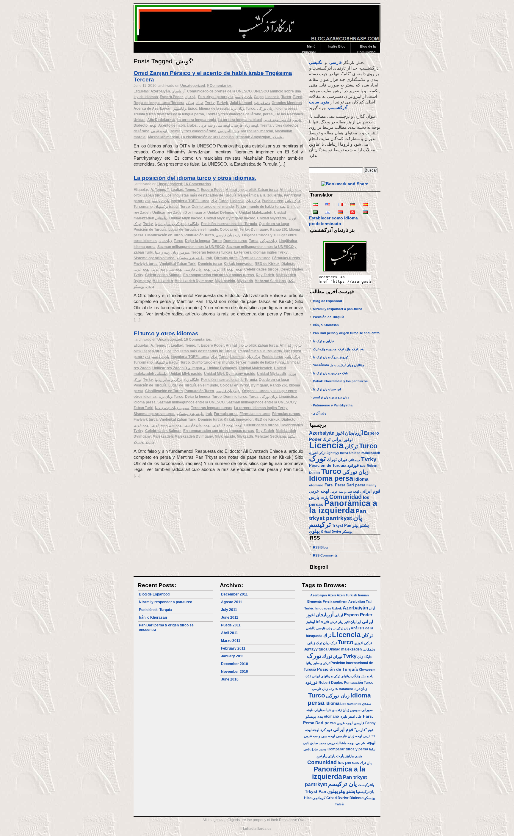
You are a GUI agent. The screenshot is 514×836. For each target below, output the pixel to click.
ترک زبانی (292, 201)
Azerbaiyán (160, 91)
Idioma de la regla (214, 108)
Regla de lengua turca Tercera (159, 103)
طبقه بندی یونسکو (190, 258)
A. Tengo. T (160, 190)
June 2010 (230, 679)
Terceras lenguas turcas (211, 252)
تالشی (310, 628)
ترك (214, 201)
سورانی (367, 710)
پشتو (364, 525)
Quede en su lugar (274, 224)
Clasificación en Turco (164, 235)
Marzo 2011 (230, 641)
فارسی (335, 62)
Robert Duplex (331, 683)
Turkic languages (317, 608)
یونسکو (278, 137)
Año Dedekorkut (161, 120)
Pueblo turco (272, 201)
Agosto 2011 (231, 602)
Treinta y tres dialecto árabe (192, 131)
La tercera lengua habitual (240, 120)
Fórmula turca (226, 258)
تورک (190, 103)
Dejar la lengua (197, 241)
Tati (369, 601)
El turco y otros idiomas (166, 333)
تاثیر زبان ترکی (340, 622)
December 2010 (234, 664)
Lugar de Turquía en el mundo (193, 229)
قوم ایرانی (370, 491)
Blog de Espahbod (327, 301)
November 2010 (234, 672)
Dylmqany (259, 229)
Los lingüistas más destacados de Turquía (200, 195)
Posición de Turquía (150, 229)
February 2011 (233, 648)
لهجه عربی (159, 131)
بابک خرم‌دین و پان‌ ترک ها (330, 373)
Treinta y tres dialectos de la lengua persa (169, 114)
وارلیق (349, 756)
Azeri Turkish (347, 595)
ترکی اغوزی (317, 453)
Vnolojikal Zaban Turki (177, 264)
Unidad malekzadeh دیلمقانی (351, 649)
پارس (314, 497)
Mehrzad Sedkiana (270, 281)
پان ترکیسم (243, 97)
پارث (324, 497)
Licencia (272, 97)
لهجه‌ (238, 269)
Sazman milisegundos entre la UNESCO (191, 247)
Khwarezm (367, 669)
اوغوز (348, 439)
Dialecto (141, 125)
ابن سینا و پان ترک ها (327, 389)
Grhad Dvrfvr (331, 531)
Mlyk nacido (225, 281)
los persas (348, 762)
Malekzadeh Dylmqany (194, 281)
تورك (199, 103)
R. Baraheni (344, 689)
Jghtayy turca (337, 453)
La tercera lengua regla (196, 120)
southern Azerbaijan (349, 601)
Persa (340, 485)
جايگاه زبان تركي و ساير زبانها (177, 224)
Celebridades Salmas (163, 275)
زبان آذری (319, 413)
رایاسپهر (179, 108)
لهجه (152, 125)
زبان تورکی (265, 108)
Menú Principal (309, 49)
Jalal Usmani (241, 103)
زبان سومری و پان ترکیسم (331, 397)
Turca (253, 241)
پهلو (355, 525)
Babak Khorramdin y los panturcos (340, 381)
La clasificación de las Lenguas (207, 137)
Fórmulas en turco (254, 258)
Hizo (307, 798)
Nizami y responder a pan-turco (337, 309)
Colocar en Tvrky (234, 229)
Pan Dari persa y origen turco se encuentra (346, 333)
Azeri (332, 595)
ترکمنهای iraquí (166, 207)
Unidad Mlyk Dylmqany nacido (229, 218)
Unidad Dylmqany (222, 212)
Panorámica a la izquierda (260, 195)
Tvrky (210, 103)
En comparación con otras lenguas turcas (218, 275)
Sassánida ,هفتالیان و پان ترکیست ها (338, 365)
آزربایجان (178, 91)
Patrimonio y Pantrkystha (332, 405)
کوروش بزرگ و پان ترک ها (331, 357)
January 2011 (232, 656)
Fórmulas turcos (286, 258)
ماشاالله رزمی (228, 131)
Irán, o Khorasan (326, 325)
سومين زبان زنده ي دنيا (172, 252)
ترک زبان (253, 201)
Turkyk (222, 103)
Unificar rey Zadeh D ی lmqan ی (179, 212)
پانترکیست (366, 785)
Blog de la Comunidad (366, 49)
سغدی (366, 704)
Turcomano (143, 207)
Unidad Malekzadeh (255, 212)
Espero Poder (171, 97)
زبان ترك (237, 108)
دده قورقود (262, 103)
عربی (297, 120)
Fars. (329, 485)
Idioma (361, 479)
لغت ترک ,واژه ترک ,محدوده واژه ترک (338, 349)
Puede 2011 (231, 625)
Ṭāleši (339, 804)
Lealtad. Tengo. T (185, 190)
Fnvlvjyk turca (146, 264)
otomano (316, 485)
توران (342, 460)
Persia (327, 601)
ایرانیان (355, 622)
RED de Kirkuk (267, 264)
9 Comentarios (219, 86)
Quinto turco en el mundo (213, 207)
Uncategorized (192, 86)
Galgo (259, 97)
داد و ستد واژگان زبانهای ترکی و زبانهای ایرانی (342, 676)
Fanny (371, 485)
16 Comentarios (197, 184)
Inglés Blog (337, 46)
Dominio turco (235, 241)
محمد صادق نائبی (314, 743)
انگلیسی (316, 62)
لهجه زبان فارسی (245, 125)
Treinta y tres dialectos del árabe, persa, (240, 114)
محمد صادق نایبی (315, 749)
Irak (209, 258)
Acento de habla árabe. (177, 125)
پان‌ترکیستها (365, 792)
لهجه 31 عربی (223, 269)
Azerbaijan (318, 595)
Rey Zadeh (265, 275)
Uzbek (337, 608)
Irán (319, 622)
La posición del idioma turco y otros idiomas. (195, 178)
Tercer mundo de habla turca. (260, 207)
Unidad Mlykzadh (271, 218)
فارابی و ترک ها (323, 341)
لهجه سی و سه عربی (214, 125)
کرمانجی (318, 798)
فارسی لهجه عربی (277, 120)
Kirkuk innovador (238, 264)
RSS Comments (325, 555)
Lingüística (288, 241)
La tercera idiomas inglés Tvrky (261, 252)
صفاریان (319, 710)
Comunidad (345, 497)
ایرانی (337, 439)
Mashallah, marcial (257, 131)
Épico (192, 108)
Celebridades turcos (261, 269)
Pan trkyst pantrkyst (215, 97)
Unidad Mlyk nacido (185, 218)
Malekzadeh (163, 281)
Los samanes (350, 703)
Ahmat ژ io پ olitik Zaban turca (252, 190)
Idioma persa (286, 108)
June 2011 (229, 617)
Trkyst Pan (341, 525)
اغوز (340, 433)
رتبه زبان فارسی (228, 235)
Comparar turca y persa (347, 749)
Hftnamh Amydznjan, (253, 137)
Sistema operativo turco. (154, 258)
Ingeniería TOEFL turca (190, 201)
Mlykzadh (245, 281)
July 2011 (229, 610)
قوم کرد (326, 730)
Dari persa (356, 485)
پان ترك (190, 97)
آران (372, 608)
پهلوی (314, 531)
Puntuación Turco (199, 235)
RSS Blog (320, 547)
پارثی (331, 756)
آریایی (338, 615)
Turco (286, 97)
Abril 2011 (229, 633)
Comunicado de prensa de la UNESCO (219, 91)
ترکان (351, 446)
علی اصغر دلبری (351, 716)
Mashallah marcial (163, 137)
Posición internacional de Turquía (229, 224)
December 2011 (234, 594)
